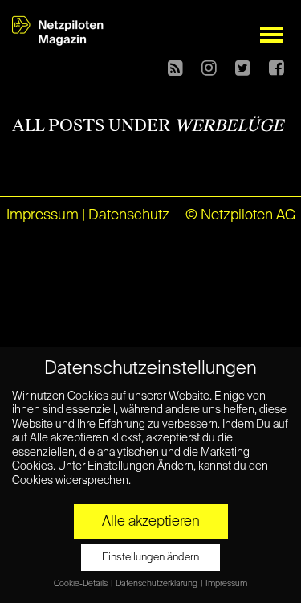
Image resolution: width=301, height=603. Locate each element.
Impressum (42, 215)
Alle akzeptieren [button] (151, 522)
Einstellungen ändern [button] (150, 557)
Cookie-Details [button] (81, 584)
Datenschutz (128, 215)
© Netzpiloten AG (240, 215)
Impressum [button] (226, 584)
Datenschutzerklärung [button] (157, 584)
